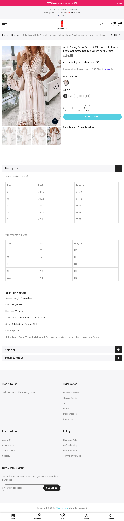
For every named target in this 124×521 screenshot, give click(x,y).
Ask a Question (86, 126)
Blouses (67, 408)
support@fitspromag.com (64, 9)
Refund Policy (70, 445)
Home (5, 35)
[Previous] (8, 86)
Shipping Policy (71, 439)
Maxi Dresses (70, 413)
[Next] (56, 86)
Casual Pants (70, 397)
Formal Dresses (71, 392)
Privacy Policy (70, 450)
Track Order (8, 450)
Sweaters (68, 419)
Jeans (66, 403)
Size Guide (69, 126)
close (6, 3)
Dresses (15, 35)
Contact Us (8, 445)
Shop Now (75, 12)
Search (6, 455)
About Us (7, 439)
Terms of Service (72, 455)
